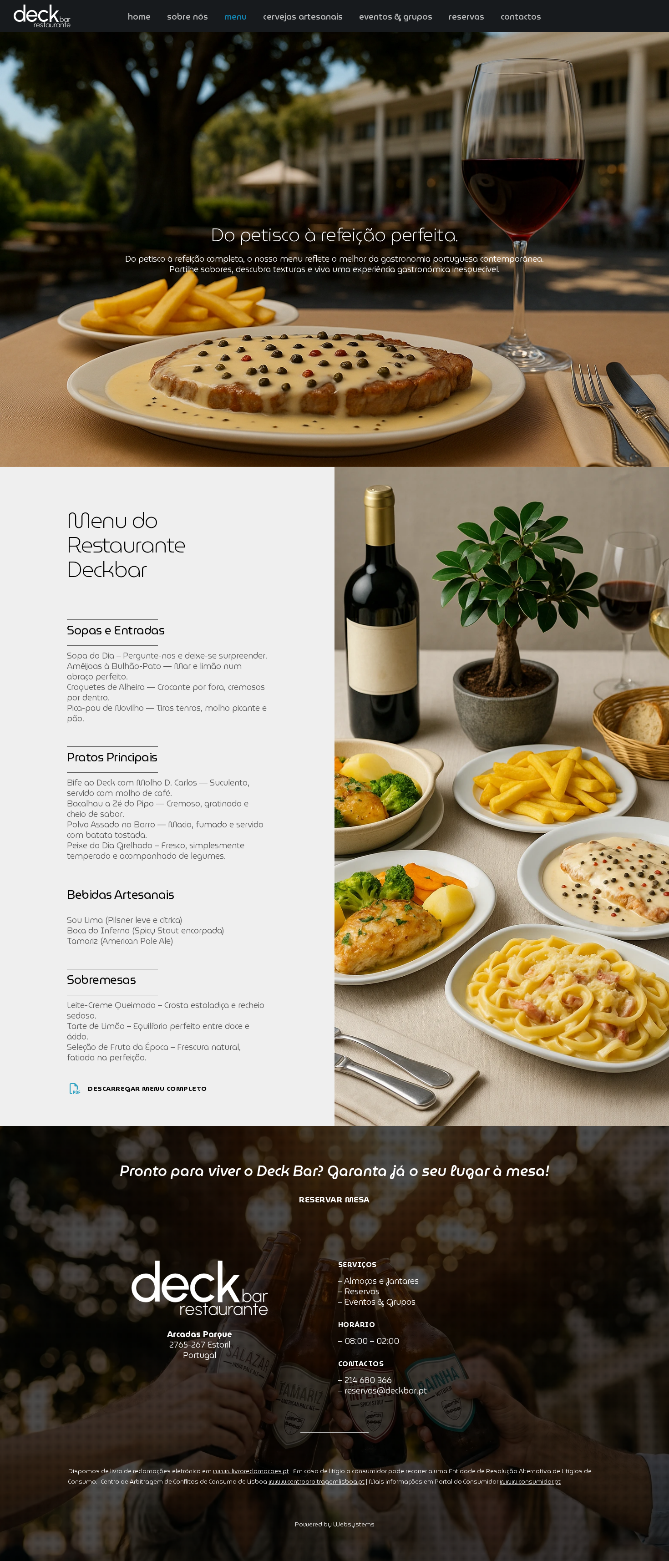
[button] (18, 1543)
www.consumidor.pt (530, 1481)
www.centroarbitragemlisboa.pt (317, 1481)
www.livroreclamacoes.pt (251, 1471)
